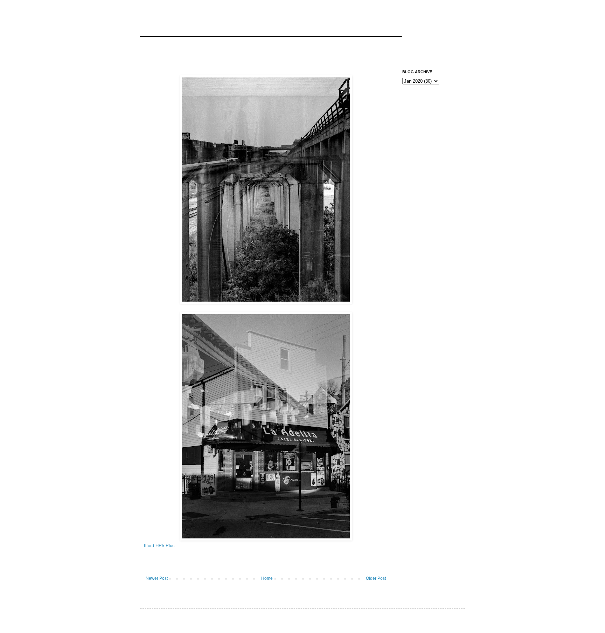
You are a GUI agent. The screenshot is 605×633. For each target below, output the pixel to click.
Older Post (376, 578)
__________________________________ (271, 29)
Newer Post (157, 578)
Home (267, 578)
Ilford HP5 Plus (159, 545)
